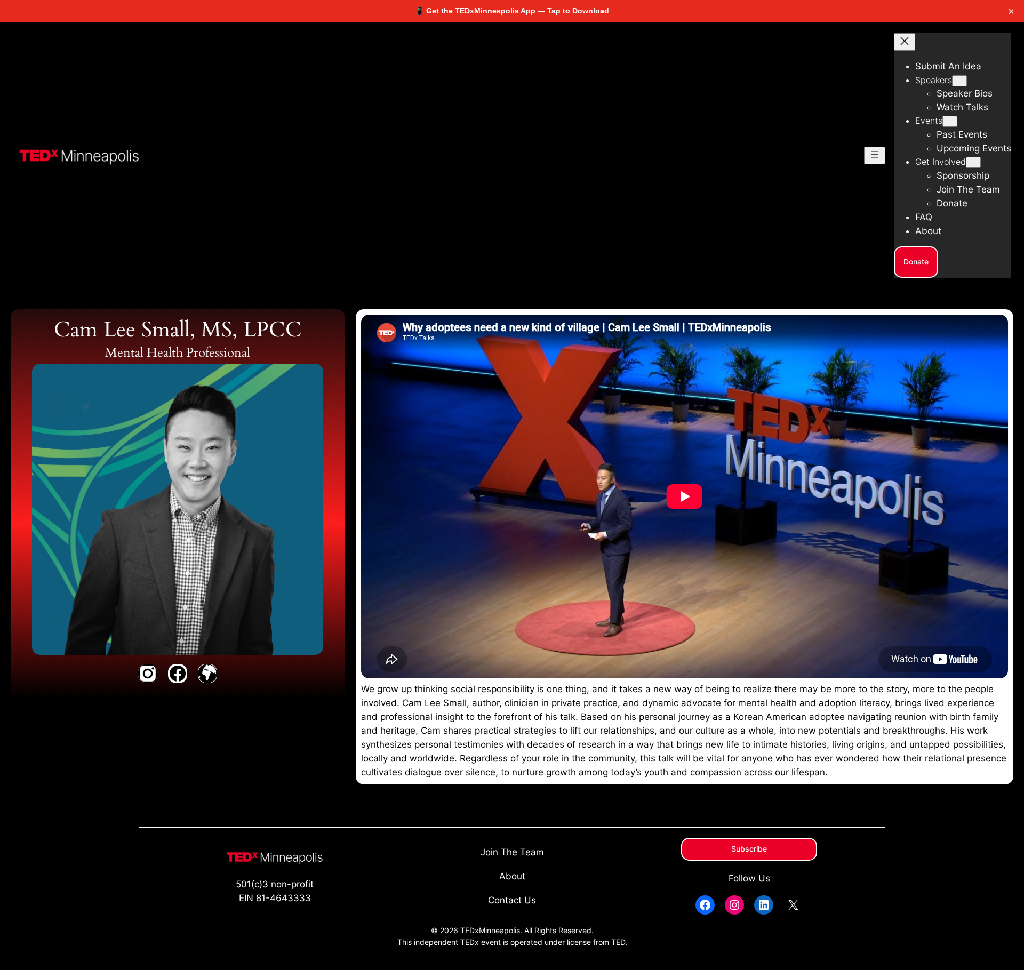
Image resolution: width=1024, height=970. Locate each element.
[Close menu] (904, 42)
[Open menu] (874, 155)
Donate (916, 261)
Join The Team (512, 852)
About (512, 876)
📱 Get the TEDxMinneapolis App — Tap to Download (512, 10)
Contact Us (512, 900)
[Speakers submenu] (959, 80)
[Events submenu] (949, 121)
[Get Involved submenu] (973, 162)
